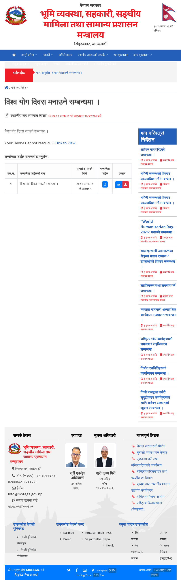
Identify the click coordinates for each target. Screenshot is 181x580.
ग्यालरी (46, 55)
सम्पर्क (56, 64)
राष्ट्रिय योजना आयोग (150, 496)
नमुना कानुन (41, 64)
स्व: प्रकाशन (120, 55)
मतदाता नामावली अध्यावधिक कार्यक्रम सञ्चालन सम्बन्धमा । (158, 314)
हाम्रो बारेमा (27, 55)
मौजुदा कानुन (19, 64)
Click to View (65, 143)
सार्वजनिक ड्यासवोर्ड (77, 64)
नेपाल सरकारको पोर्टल (151, 446)
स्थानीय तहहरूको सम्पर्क (91, 55)
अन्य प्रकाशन (141, 55)
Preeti (67, 539)
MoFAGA (32, 570)
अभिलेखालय (65, 55)
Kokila (110, 545)
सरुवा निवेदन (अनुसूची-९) (166, 551)
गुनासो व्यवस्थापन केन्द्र (152, 452)
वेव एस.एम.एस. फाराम (137, 551)
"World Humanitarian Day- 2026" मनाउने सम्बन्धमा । (158, 226)
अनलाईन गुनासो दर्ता (105, 64)
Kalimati (68, 533)
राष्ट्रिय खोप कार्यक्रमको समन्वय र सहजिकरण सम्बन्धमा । (156, 344)
